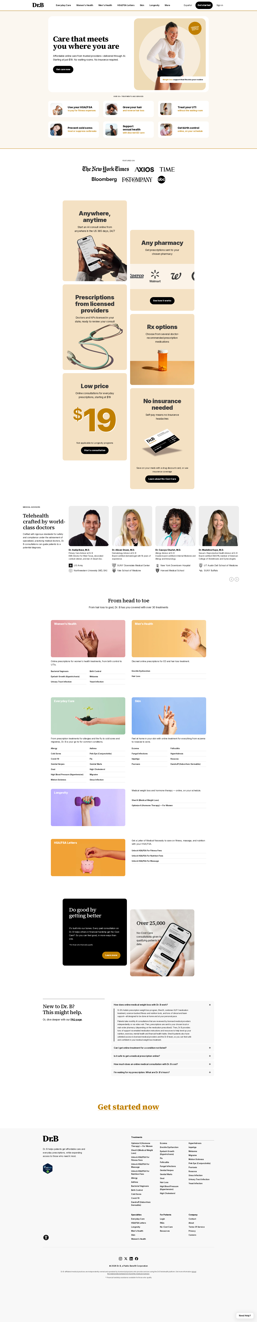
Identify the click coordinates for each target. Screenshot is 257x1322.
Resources (165, 1231)
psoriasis (193, 1167)
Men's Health (105, 5)
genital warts (166, 1174)
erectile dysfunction (169, 1147)
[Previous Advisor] (231, 579)
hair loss (164, 1182)
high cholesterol (167, 1193)
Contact (192, 1219)
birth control (137, 1190)
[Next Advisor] (237, 579)
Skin (142, 5)
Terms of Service (197, 1227)
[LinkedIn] (131, 1259)
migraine (193, 1155)
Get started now (128, 1106)
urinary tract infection (199, 1179)
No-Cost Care (166, 1227)
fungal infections (168, 1166)
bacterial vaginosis (140, 1186)
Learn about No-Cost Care (162, 479)
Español (188, 5)
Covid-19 (135, 1198)
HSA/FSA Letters (126, 5)
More (167, 5)
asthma (134, 1182)
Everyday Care (63, 5)
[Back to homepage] (38, 5)
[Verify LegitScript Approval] (48, 1168)
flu (161, 1158)
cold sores (136, 1194)
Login (162, 1219)
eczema (163, 1143)
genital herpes (167, 1170)
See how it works (162, 300)
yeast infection (196, 1183)
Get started (204, 5)
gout (162, 1178)
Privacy (192, 1231)
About (191, 1223)
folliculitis (164, 1162)
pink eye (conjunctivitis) (200, 1163)
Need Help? (245, 1316)
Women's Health (84, 5)
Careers (192, 1235)
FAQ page (76, 1019)
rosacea (193, 1171)
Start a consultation (94, 450)
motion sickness (196, 1159)
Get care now (63, 69)
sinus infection (196, 1175)
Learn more (111, 955)
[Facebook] (136, 1259)
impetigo (192, 1147)
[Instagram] (120, 1259)
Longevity (154, 5)
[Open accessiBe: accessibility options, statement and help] (46, 1237)
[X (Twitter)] (125, 1259)
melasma (193, 1151)
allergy (134, 1178)
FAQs (162, 1223)
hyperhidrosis (195, 1143)
